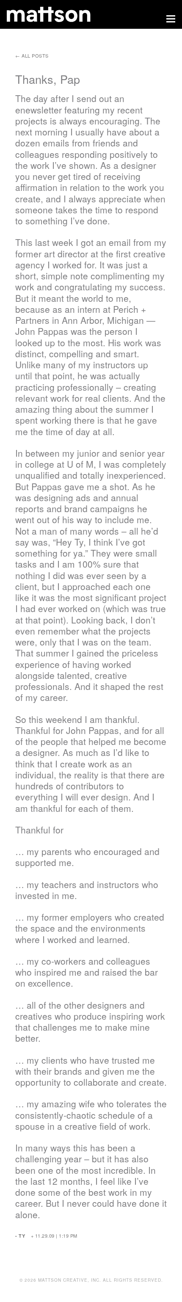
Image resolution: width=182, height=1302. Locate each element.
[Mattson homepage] (84, 14)
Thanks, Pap (47, 79)
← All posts (32, 55)
